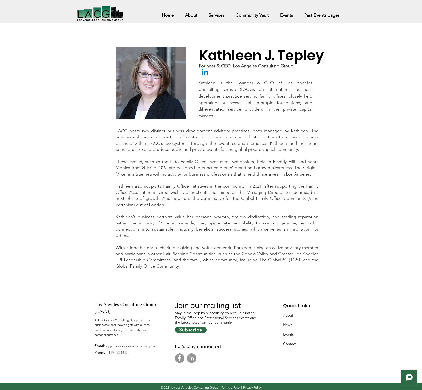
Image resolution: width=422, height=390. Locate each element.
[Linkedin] (205, 73)
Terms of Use (231, 387)
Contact (289, 343)
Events (288, 334)
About (288, 315)
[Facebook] (179, 358)
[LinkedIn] (191, 358)
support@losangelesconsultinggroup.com (131, 346)
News (287, 324)
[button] (191, 13)
